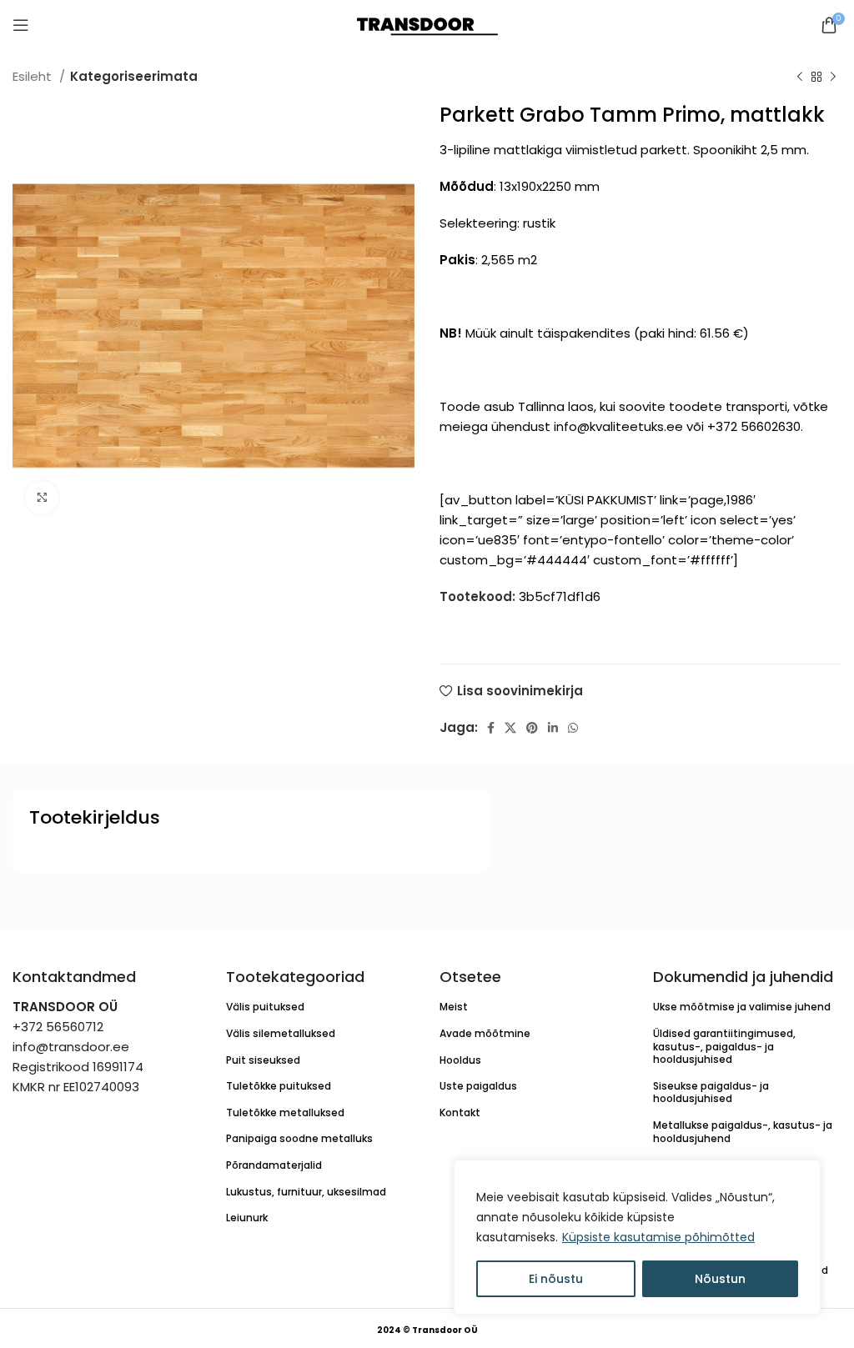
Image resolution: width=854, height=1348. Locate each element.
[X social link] (510, 728)
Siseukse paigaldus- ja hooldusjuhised (711, 1092)
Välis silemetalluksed (280, 1033)
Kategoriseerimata (134, 76)
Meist (454, 1007)
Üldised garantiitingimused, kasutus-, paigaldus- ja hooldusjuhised (724, 1046)
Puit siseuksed (263, 1060)
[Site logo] (427, 24)
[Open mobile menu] (21, 25)
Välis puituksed (265, 1007)
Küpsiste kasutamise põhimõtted (658, 1237)
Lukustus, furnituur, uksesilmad (306, 1192)
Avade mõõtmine (485, 1033)
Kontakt (460, 1112)
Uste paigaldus (478, 1086)
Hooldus (460, 1060)
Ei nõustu (556, 1278)
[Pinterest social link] (532, 728)
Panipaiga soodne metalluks (299, 1138)
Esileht (34, 76)
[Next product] (833, 77)
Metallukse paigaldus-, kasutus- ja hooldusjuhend (742, 1131)
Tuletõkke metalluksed (285, 1112)
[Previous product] (799, 77)
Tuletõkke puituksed (278, 1086)
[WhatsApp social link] (573, 728)
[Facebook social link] (491, 728)
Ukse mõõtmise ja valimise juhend (742, 1007)
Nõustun (720, 1278)
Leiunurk (247, 1217)
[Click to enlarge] (41, 497)
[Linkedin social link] (553, 728)
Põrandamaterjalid (274, 1165)
